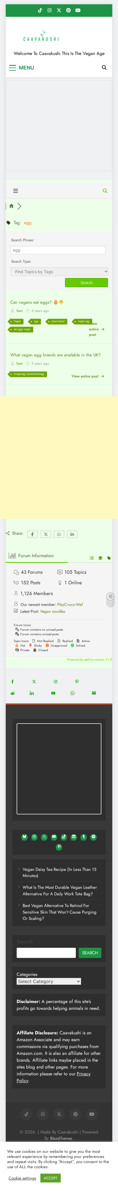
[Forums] (11, 206)
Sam (19, 310)
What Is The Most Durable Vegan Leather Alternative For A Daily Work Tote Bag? (60, 890)
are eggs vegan (22, 329)
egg (36, 321)
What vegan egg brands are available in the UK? (55, 355)
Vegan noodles (52, 611)
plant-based (58, 321)
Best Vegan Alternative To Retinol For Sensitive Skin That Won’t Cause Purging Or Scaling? (60, 912)
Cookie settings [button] (22, 1178)
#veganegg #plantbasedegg (29, 373)
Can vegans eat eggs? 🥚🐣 (37, 302)
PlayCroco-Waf (70, 604)
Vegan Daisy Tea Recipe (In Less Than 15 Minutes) (59, 872)
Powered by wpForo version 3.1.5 (89, 659)
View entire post (94, 329)
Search (25, 941)
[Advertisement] (59, 457)
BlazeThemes (61, 1138)
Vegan (17, 321)
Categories (27, 974)
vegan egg (83, 321)
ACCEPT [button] (50, 1178)
